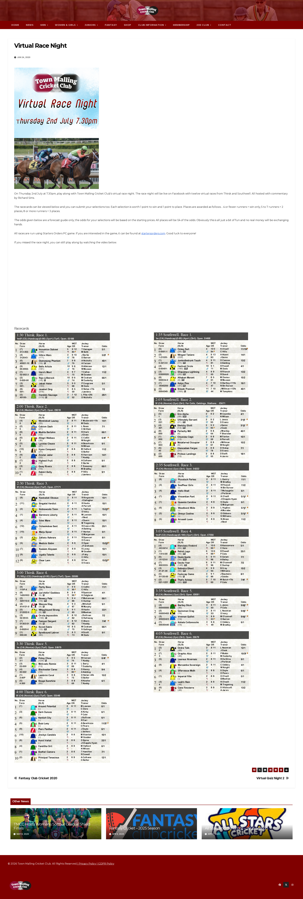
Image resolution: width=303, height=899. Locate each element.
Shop (127, 25)
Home (15, 25)
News (29, 25)
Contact (224, 25)
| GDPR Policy (105, 863)
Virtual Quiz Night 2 (270, 778)
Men (43, 25)
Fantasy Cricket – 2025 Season (134, 828)
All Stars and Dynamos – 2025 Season (236, 828)
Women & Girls (65, 25)
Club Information (151, 25)
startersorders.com (153, 233)
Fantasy (111, 25)
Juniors (90, 25)
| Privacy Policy (86, 863)
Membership (181, 25)
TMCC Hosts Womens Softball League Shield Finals (52, 826)
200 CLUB (203, 25)
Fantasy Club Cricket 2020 (38, 778)
